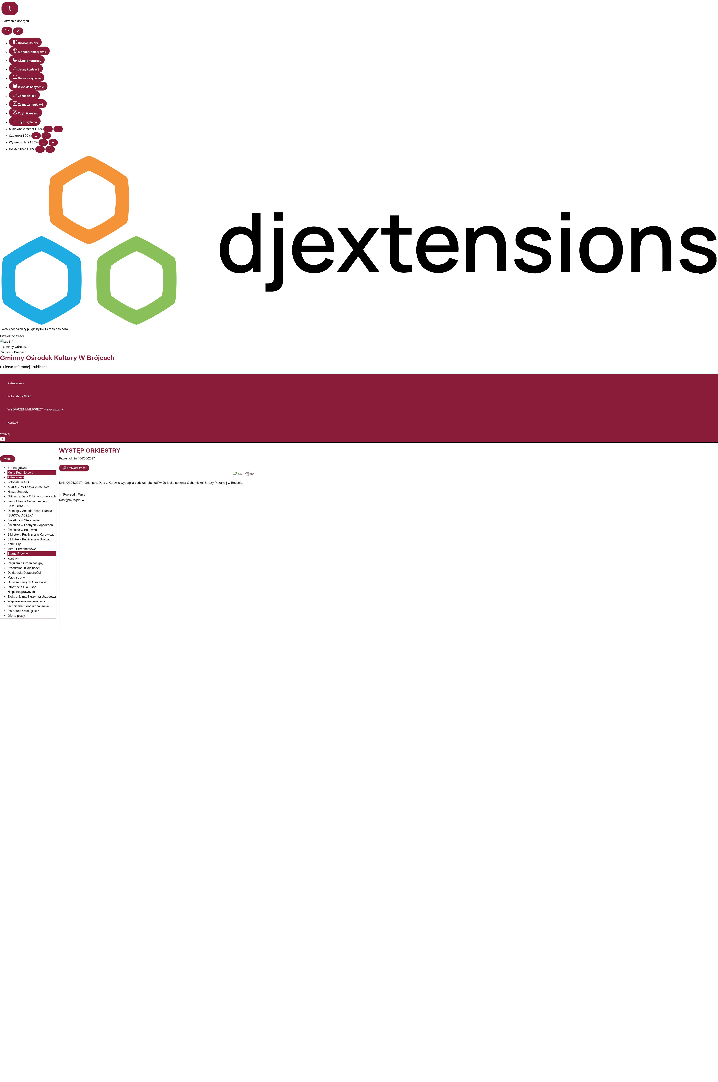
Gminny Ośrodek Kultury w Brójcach (57, 357)
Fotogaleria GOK (19, 396)
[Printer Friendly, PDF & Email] (243, 474)
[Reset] (6, 31)
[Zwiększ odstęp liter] (50, 149)
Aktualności (15, 383)
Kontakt (12, 422)
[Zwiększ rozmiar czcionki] (46, 135)
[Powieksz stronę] (58, 129)
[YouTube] (2, 440)
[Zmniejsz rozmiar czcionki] (36, 135)
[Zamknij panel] (18, 31)
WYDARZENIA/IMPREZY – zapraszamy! (36, 409)
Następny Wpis (72, 500)
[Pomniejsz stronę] (48, 129)
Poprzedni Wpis (72, 494)
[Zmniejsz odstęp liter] (40, 149)
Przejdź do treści (12, 336)
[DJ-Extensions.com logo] (359, 323)
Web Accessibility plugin (18, 329)
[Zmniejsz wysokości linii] (43, 142)
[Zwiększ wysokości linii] (53, 142)
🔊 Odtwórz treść (74, 468)
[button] (5, 434)
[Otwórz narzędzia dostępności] (9, 8)
